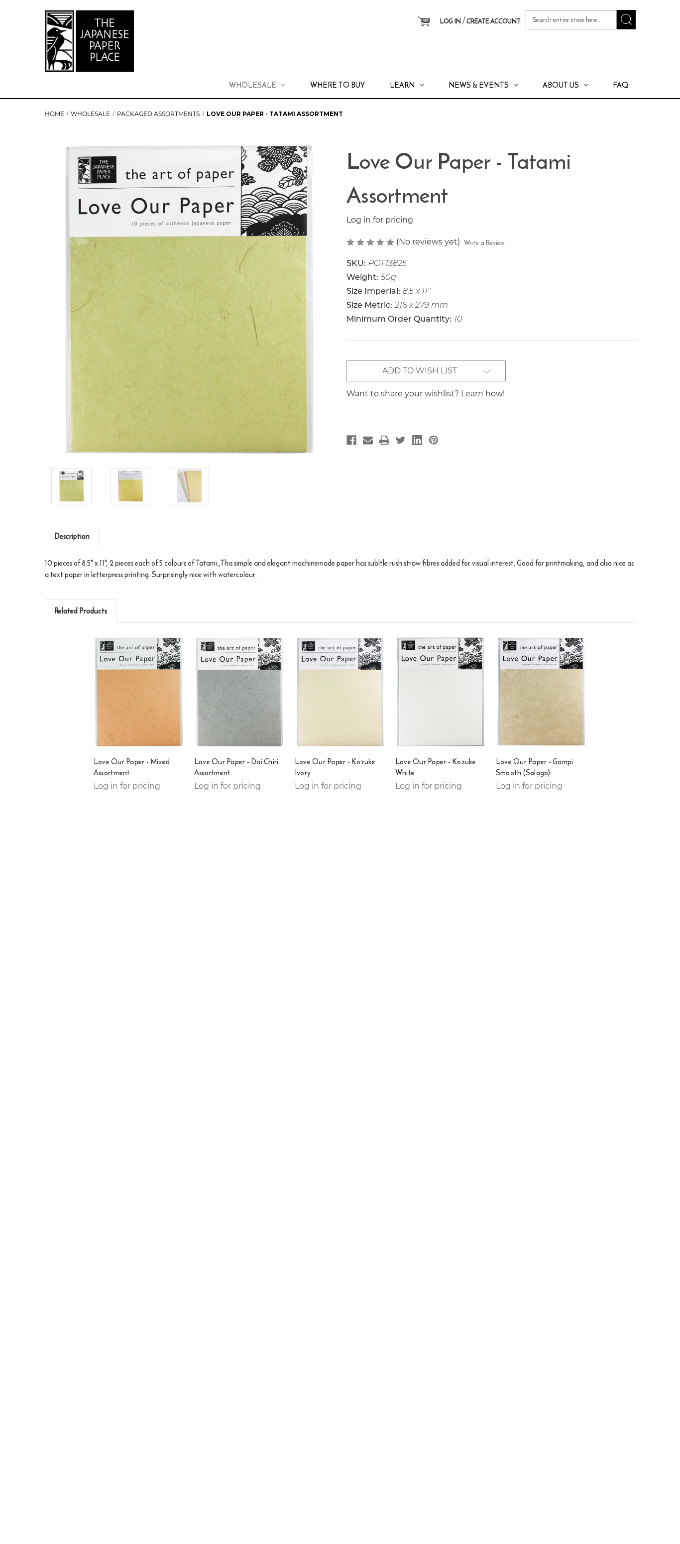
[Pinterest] (434, 440)
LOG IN (450, 21)
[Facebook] (351, 440)
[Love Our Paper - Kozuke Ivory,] (340, 692)
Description (72, 536)
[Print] (384, 440)
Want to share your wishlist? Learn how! (425, 393)
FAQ (620, 85)
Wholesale (252, 85)
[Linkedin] (417, 440)
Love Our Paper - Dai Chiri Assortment (236, 767)
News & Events (479, 85)
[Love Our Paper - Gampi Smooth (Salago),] (541, 692)
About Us (561, 85)
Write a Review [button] (484, 242)
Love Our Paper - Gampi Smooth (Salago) (534, 767)
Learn (402, 85)
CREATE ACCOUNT (493, 21)
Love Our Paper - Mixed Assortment (132, 767)
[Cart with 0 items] (424, 22)
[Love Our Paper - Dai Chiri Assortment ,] (240, 692)
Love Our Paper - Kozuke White (435, 767)
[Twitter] (401, 440)
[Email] (368, 440)
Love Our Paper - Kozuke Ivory (335, 767)
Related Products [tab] (80, 610)
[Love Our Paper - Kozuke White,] (441, 692)
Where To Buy (337, 85)
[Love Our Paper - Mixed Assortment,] (139, 692)
